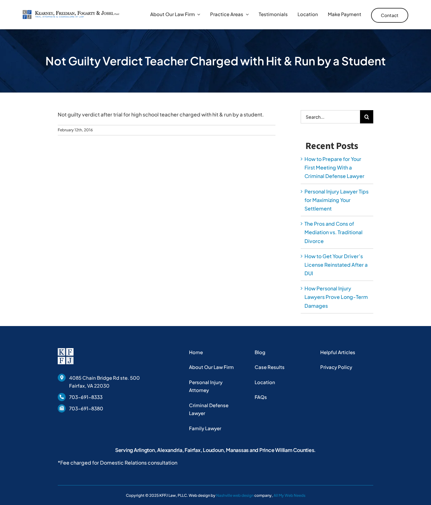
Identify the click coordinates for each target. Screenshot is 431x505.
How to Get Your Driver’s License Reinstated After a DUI (336, 264)
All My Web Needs (289, 495)
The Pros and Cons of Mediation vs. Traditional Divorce (333, 232)
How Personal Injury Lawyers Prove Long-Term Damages (336, 297)
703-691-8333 (86, 397)
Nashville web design (235, 495)
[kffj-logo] (71, 12)
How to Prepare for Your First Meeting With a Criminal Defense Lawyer (334, 167)
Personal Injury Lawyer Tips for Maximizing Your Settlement (336, 200)
